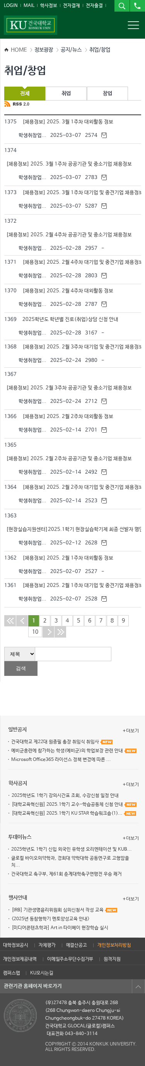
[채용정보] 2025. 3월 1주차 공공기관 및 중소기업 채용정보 (70, 164)
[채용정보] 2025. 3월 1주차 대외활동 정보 (69, 122)
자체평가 (47, 945)
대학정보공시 (15, 945)
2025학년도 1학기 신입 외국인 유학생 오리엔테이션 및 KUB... (71, 849)
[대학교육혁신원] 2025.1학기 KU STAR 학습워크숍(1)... (68, 813)
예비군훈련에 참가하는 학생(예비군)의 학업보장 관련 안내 (67, 751)
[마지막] (60, 631)
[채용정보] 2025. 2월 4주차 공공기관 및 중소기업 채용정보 (70, 235)
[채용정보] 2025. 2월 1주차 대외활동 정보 (69, 558)
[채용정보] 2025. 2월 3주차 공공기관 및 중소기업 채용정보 (70, 388)
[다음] (48, 631)
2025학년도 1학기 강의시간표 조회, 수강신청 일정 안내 (65, 795)
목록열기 (138, 986)
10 (35, 632)
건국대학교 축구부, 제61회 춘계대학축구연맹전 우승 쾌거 (66, 874)
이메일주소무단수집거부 (70, 959)
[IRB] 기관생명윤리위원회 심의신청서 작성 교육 (58, 910)
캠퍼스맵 (11, 973)
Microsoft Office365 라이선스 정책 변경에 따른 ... (61, 759)
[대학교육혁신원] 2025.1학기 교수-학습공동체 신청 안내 (68, 804)
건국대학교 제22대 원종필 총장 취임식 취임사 (55, 742)
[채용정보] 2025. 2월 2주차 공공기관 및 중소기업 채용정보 (70, 459)
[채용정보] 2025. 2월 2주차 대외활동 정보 (69, 417)
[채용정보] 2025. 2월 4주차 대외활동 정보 (69, 291)
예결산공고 (76, 945)
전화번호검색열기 (137, 6)
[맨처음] (10, 620)
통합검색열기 (122, 6)
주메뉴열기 (133, 25)
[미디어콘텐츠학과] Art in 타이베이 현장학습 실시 (60, 928)
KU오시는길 (41, 973)
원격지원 (112, 959)
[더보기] (130, 731)
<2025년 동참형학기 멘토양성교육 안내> (50, 919)
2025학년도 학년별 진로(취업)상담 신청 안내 (71, 319)
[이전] (22, 620)
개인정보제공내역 (20, 959)
